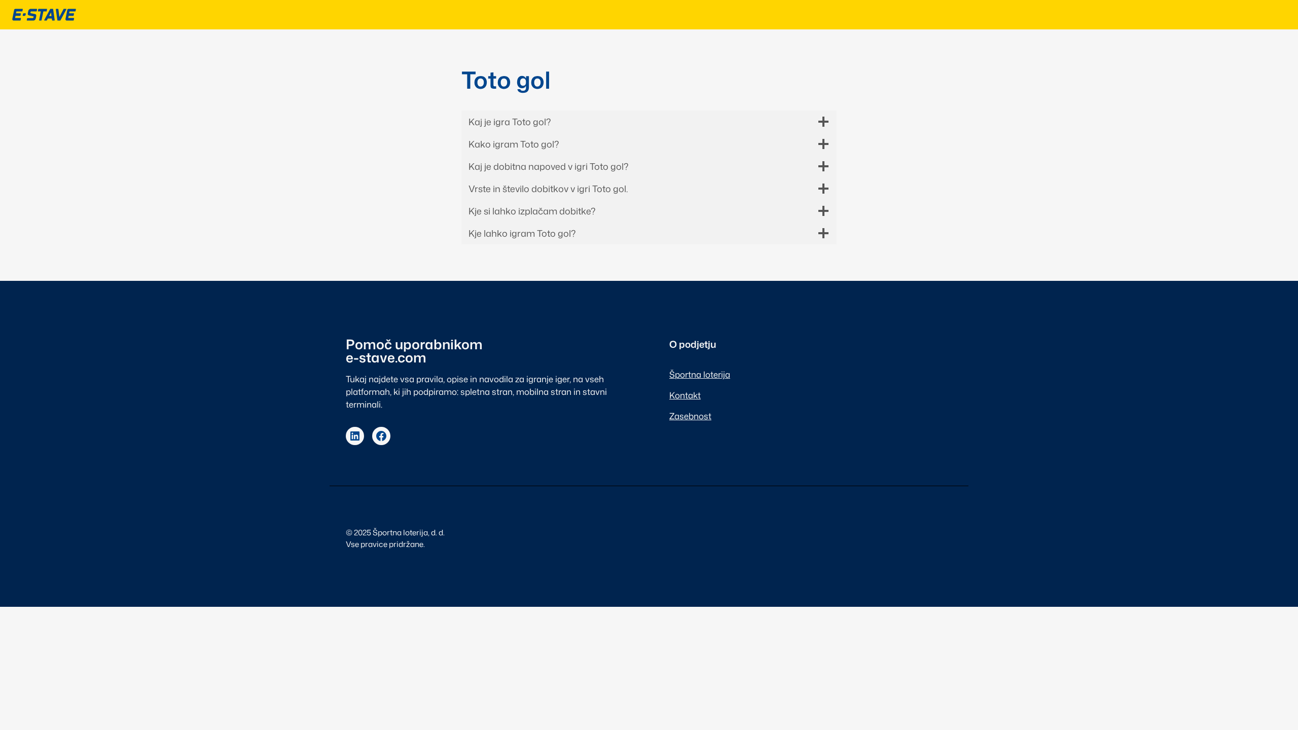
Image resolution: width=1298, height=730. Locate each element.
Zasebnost (690, 416)
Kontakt (685, 395)
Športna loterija (699, 374)
